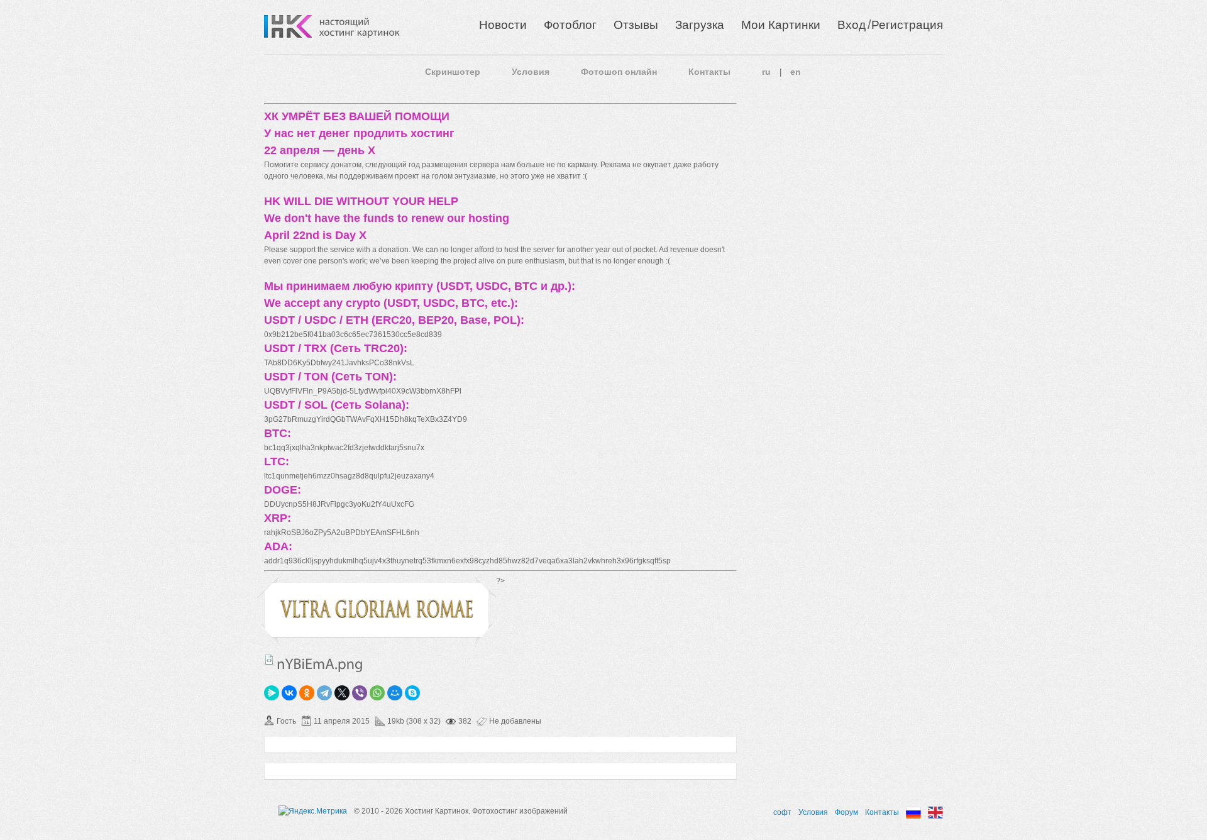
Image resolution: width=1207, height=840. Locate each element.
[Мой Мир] (394, 692)
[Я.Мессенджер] (271, 692)
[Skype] (412, 692)
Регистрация (907, 24)
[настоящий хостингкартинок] (359, 26)
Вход (851, 24)
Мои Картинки (780, 24)
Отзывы (636, 24)
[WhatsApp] (377, 692)
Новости (503, 24)
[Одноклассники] (306, 692)
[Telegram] (324, 692)
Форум (846, 812)
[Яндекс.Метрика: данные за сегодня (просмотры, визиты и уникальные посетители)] (312, 811)
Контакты (709, 72)
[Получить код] (269, 660)
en (795, 72)
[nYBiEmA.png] (376, 616)
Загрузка (699, 24)
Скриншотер (452, 72)
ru (766, 72)
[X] (342, 692)
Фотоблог (570, 24)
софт (782, 812)
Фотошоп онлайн (619, 72)
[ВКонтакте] (289, 692)
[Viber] (359, 692)
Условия (530, 72)
